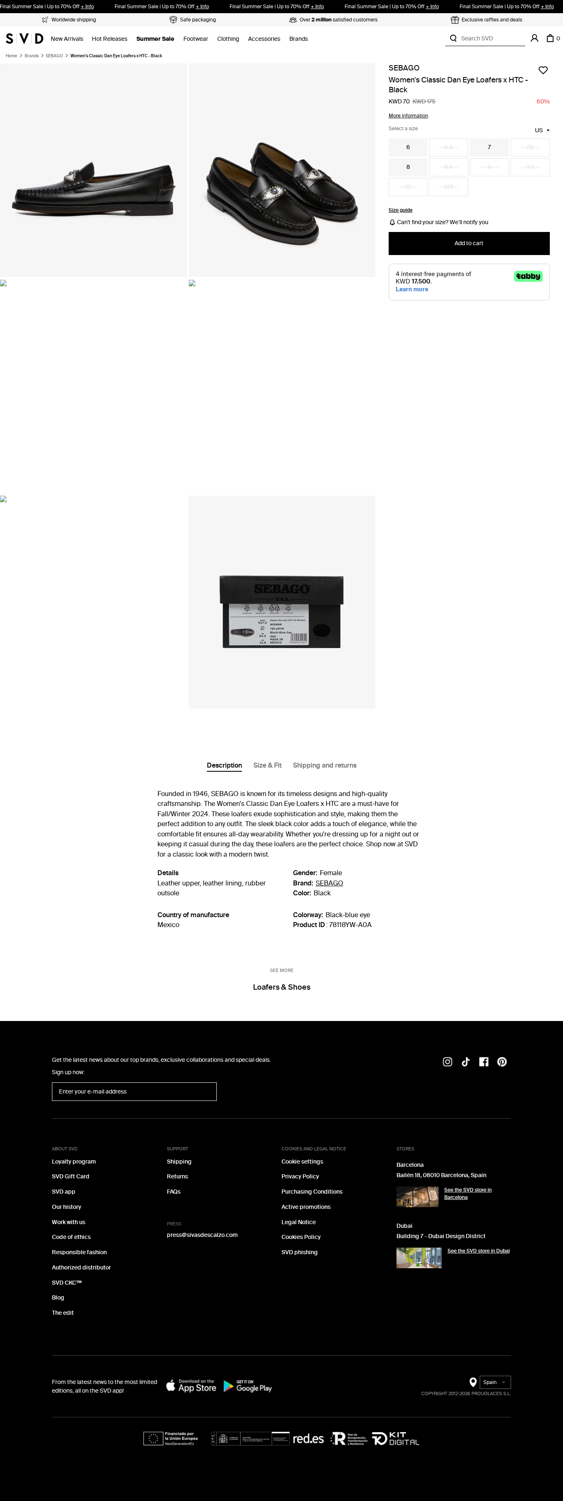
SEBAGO (54, 56)
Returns (177, 1176)
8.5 (448, 167)
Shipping (179, 1161)
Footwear (195, 38)
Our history (66, 1207)
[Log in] (534, 38)
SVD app (63, 1191)
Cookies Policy (301, 1237)
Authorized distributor (81, 1267)
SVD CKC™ (67, 1282)
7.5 (530, 147)
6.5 (448, 147)
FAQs (174, 1191)
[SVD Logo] (24, 38)
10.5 (448, 186)
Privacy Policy (300, 1176)
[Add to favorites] (543, 70)
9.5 (530, 167)
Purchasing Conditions (312, 1191)
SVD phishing (300, 1252)
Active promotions (306, 1207)
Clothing (228, 38)
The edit (63, 1312)
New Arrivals (67, 38)
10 (408, 186)
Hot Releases (109, 38)
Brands (298, 38)
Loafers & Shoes (281, 987)
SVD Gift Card (70, 1176)
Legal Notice (299, 1222)
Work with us (68, 1222)
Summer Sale (155, 38)
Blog (58, 1297)
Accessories (264, 38)
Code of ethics (71, 1237)
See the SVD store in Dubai (479, 1251)
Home (11, 56)
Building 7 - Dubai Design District (441, 1236)
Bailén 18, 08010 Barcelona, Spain (441, 1175)
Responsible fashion (79, 1252)
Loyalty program (74, 1161)
